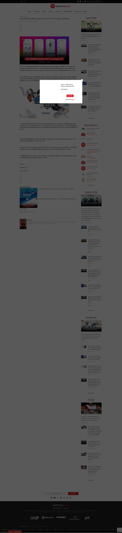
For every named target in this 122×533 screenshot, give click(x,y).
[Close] (82, 80)
